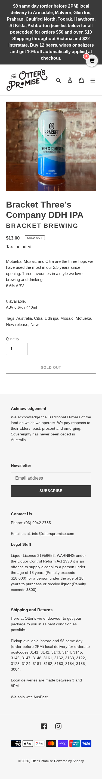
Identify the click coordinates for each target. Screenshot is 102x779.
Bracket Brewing (42, 225)
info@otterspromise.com (53, 533)
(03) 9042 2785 (37, 523)
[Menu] (92, 80)
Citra (38, 318)
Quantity (12, 339)
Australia (24, 318)
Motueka (83, 318)
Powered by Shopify (69, 761)
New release (17, 324)
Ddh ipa (51, 318)
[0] (92, 61)
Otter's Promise (42, 761)
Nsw (34, 324)
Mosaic (66, 318)
